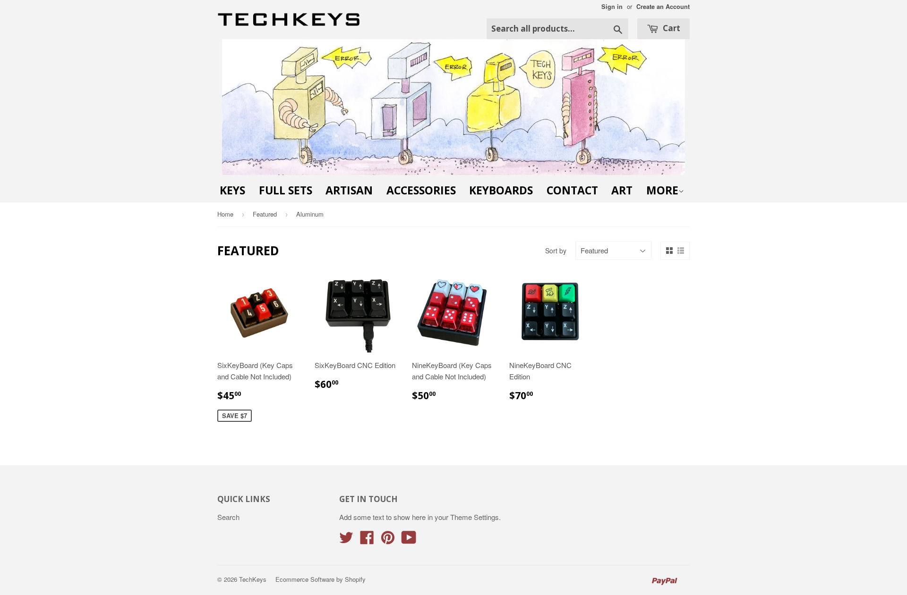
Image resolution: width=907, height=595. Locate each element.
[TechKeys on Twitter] (346, 540)
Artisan (349, 190)
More (662, 190)
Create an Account (663, 6)
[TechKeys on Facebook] (367, 540)
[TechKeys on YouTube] (409, 540)
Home (225, 214)
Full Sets (285, 190)
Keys (232, 190)
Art (622, 190)
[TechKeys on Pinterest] (388, 540)
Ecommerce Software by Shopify (320, 579)
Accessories (421, 190)
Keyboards (501, 190)
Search (228, 517)
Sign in (612, 6)
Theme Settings (474, 517)
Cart (670, 28)
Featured (265, 214)
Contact (572, 190)
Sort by (555, 250)
